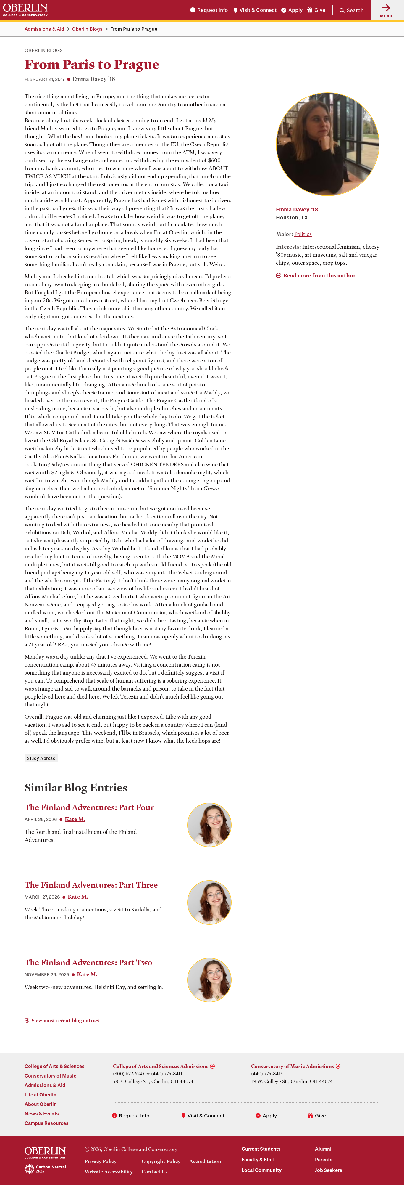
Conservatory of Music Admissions (292, 1066)
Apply (295, 10)
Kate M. (75, 819)
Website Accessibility (109, 1172)
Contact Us (154, 1172)
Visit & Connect (258, 10)
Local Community (262, 1170)
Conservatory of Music (50, 1075)
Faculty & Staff (258, 1159)
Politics (303, 234)
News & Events (42, 1113)
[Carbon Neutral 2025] (45, 1169)
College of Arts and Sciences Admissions (161, 1066)
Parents (323, 1159)
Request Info (212, 10)
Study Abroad (41, 758)
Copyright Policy (161, 1161)
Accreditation (205, 1161)
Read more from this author (319, 275)
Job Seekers (328, 1170)
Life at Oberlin (40, 1094)
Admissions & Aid (44, 29)
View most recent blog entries (65, 1020)
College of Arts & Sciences (55, 1066)
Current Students (261, 1149)
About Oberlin (41, 1104)
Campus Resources (47, 1123)
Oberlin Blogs (87, 29)
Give (319, 10)
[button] (348, 10)
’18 (297, 209)
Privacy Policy (101, 1161)
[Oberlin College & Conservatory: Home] (25, 10)
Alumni (323, 1149)
